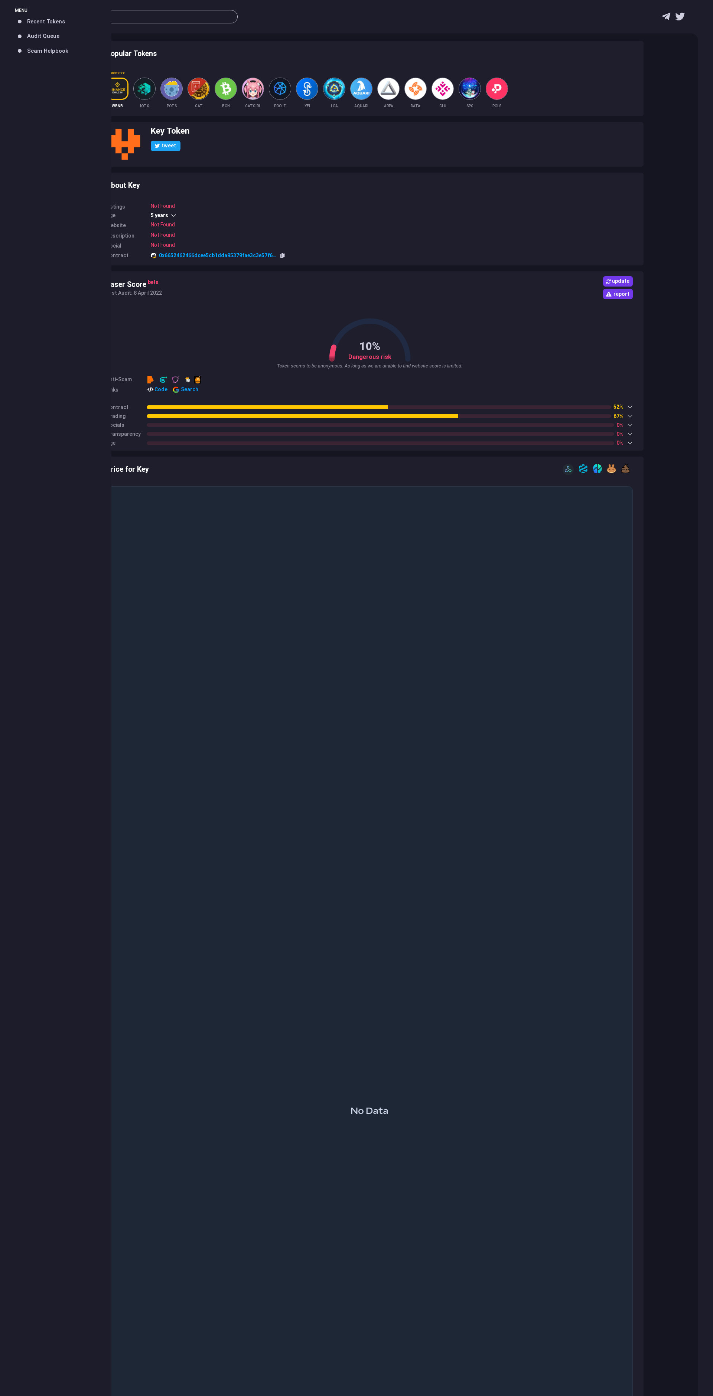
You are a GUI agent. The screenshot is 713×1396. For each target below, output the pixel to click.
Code (160, 389)
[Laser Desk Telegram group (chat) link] (666, 18)
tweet (169, 145)
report (621, 294)
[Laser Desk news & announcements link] (680, 18)
